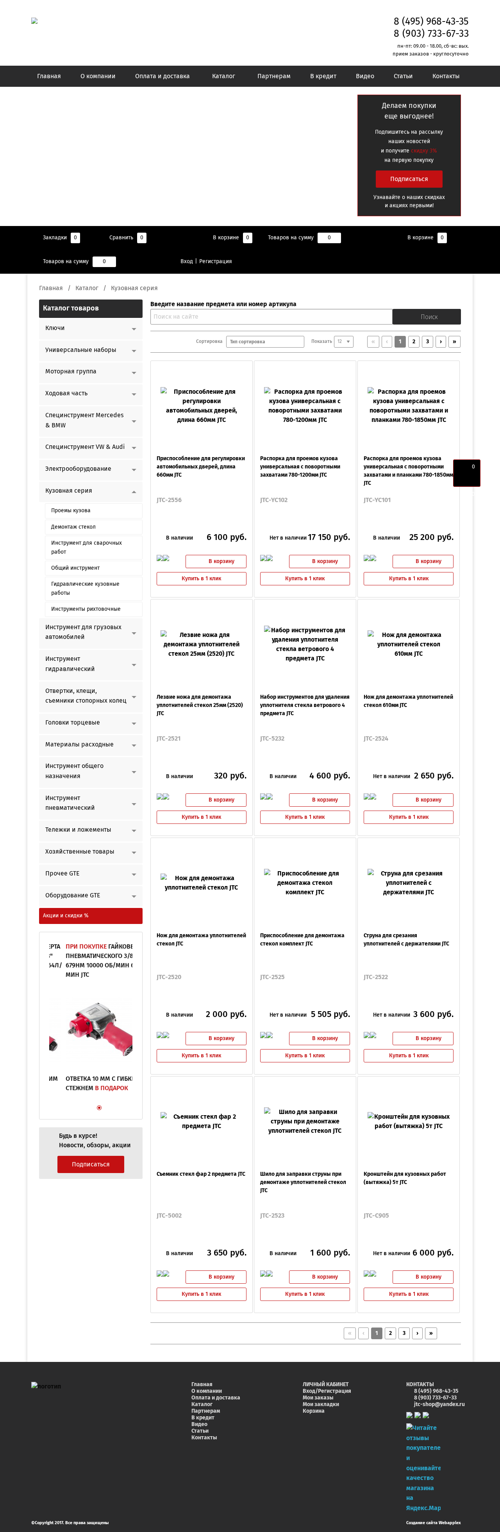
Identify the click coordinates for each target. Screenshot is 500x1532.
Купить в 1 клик (201, 578)
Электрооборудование (78, 469)
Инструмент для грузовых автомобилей (83, 632)
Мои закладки (321, 1404)
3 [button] (101, 1109)
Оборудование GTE (72, 895)
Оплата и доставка (162, 76)
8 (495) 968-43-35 (431, 22)
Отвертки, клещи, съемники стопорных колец (86, 696)
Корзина (314, 1411)
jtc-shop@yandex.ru (439, 1404)
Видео (365, 76)
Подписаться (409, 179)
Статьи (403, 76)
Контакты (446, 76)
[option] (90, 1022)
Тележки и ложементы (78, 830)
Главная (49, 76)
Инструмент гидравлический (70, 664)
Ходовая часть (66, 393)
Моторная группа (70, 371)
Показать (321, 341)
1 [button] (80, 1109)
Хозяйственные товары (79, 852)
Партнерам (274, 76)
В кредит (323, 76)
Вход (186, 261)
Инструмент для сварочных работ (86, 547)
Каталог (223, 76)
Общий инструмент (75, 568)
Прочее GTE (62, 873)
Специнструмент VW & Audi (85, 447)
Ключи (55, 328)
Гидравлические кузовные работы (85, 588)
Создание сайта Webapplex (433, 1523)
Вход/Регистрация (327, 1391)
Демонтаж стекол (73, 527)
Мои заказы (318, 1398)
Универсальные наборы (80, 350)
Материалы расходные (79, 744)
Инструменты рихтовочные (86, 609)
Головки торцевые (72, 722)
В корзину (221, 561)
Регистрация (215, 261)
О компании (98, 76)
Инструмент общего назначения (74, 771)
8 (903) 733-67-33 (431, 34)
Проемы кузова (71, 510)
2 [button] (91, 1109)
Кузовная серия (68, 491)
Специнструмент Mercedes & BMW (84, 420)
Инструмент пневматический (70, 803)
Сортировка (211, 341)
